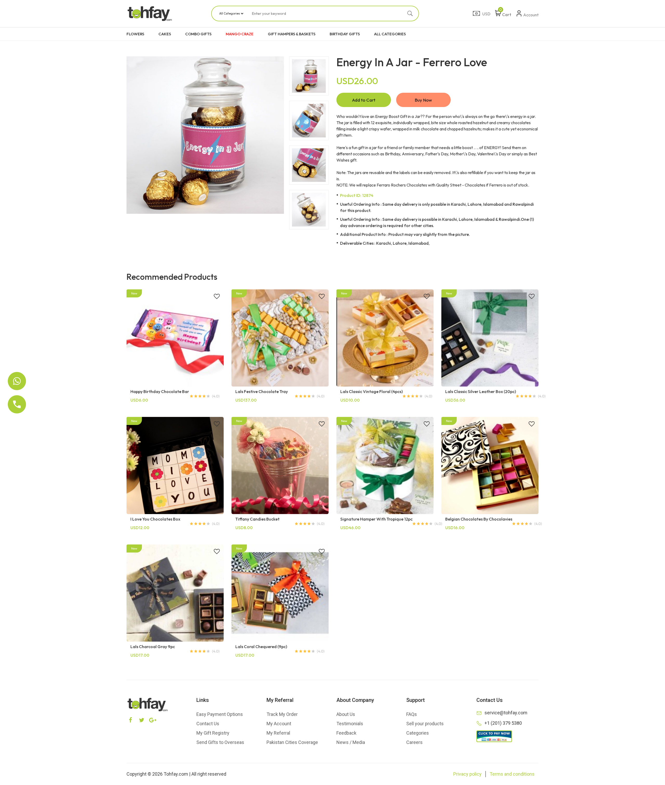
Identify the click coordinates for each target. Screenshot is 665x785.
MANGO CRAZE (240, 33)
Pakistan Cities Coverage (292, 742)
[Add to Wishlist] (217, 297)
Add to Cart (363, 100)
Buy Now (423, 100)
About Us (345, 714)
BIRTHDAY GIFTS (345, 33)
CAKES (164, 33)
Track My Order (282, 714)
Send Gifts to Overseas (220, 742)
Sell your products (425, 723)
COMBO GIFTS (198, 33)
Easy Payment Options (219, 714)
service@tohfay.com (505, 712)
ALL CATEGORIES (390, 33)
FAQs (411, 714)
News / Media (350, 742)
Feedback (346, 733)
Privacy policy (467, 774)
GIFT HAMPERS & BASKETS (291, 33)
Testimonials (349, 723)
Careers (414, 742)
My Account (279, 723)
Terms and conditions (512, 774)
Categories (417, 733)
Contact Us (207, 723)
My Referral (278, 733)
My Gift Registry (212, 733)
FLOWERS (135, 33)
